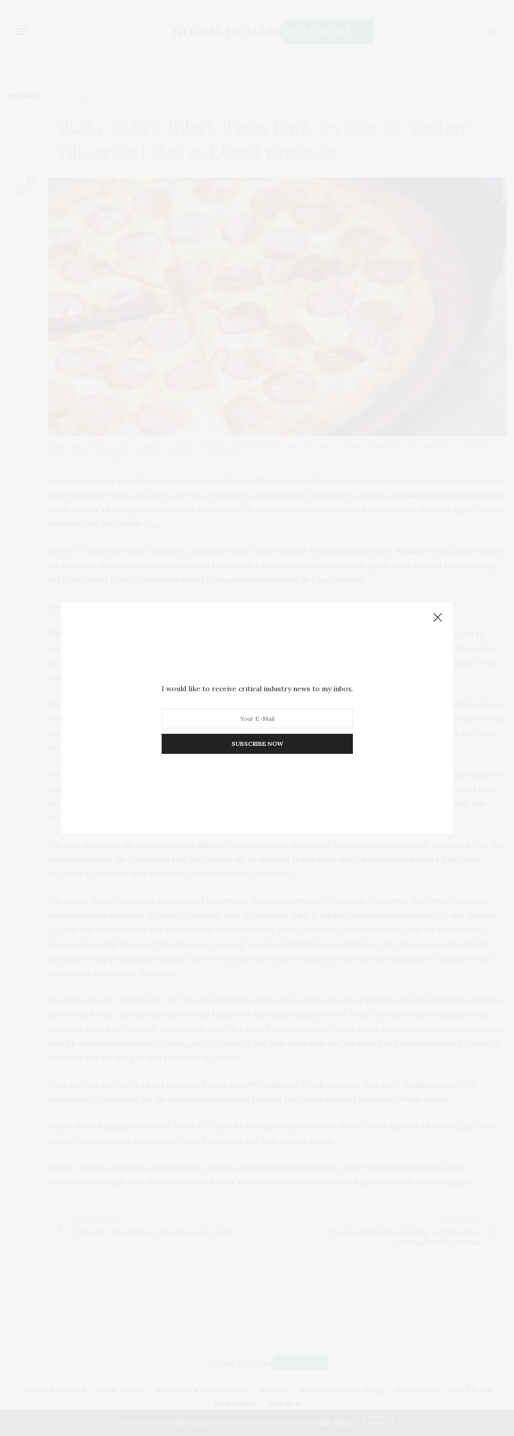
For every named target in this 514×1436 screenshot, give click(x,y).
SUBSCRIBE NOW (257, 743)
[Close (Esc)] (438, 618)
